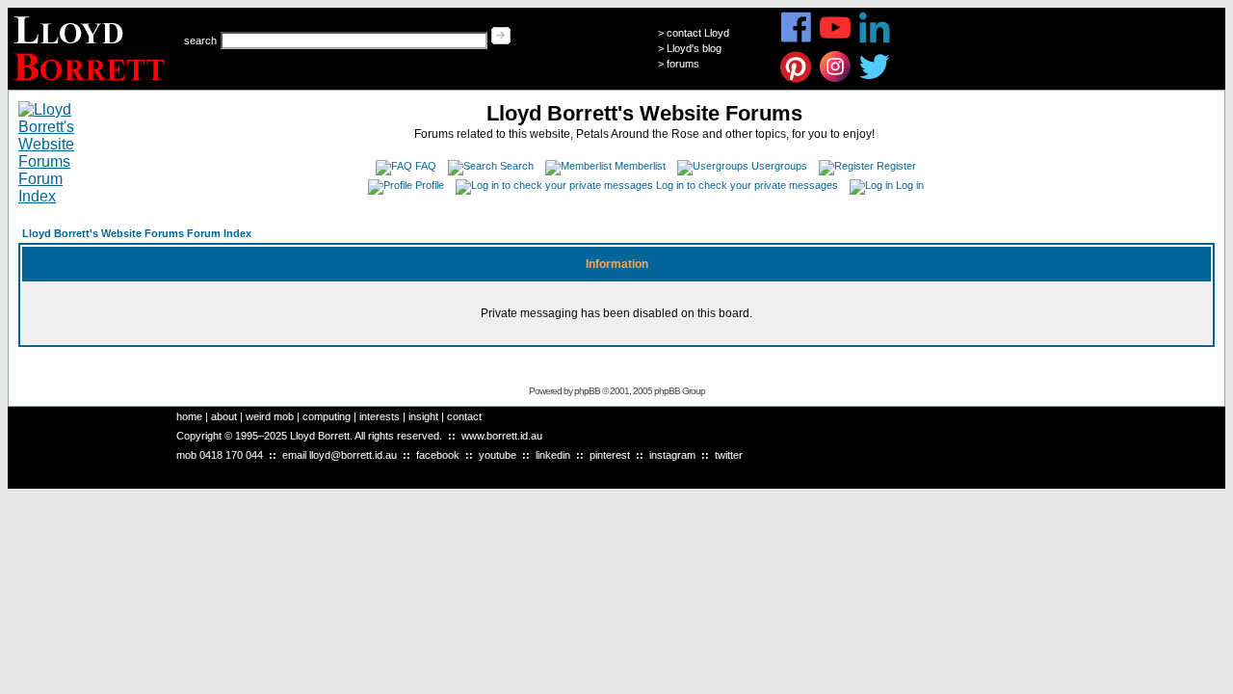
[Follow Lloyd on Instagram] (835, 79)
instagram (672, 455)
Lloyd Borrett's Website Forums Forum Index (136, 233)
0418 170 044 (231, 455)
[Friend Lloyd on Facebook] (796, 40)
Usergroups (779, 166)
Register (896, 166)
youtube (497, 455)
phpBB (587, 391)
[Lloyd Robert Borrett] (92, 84)
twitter (729, 455)
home (189, 416)
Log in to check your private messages (747, 185)
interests (379, 416)
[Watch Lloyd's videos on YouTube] (835, 40)
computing (326, 416)
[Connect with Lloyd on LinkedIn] (875, 40)
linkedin (553, 455)
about (224, 416)
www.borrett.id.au (501, 435)
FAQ (425, 166)
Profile (429, 185)
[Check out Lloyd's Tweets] (875, 79)
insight (423, 416)
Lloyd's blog (694, 48)
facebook (437, 455)
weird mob (270, 416)
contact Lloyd (698, 33)
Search (517, 166)
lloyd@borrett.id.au (353, 455)
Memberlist (640, 166)
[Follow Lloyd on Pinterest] (796, 79)
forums (683, 63)
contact (464, 416)
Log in (910, 185)
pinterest (610, 455)
